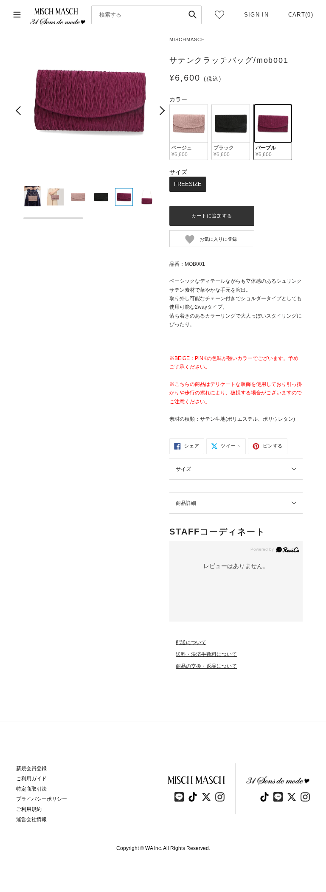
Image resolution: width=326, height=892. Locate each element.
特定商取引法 (31, 789)
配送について (191, 642)
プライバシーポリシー (41, 799)
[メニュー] (17, 15)
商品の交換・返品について (206, 666)
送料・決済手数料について (206, 654)
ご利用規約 (29, 809)
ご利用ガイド (31, 779)
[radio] (188, 132)
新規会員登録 (31, 768)
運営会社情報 (31, 819)
